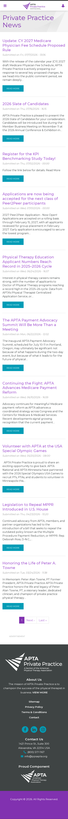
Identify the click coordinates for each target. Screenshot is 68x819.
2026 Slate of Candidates (25, 104)
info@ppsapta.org (36, 756)
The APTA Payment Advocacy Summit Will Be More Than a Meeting (29, 325)
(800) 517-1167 (35, 752)
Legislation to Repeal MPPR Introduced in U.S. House (27, 507)
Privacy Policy (34, 707)
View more (40, 692)
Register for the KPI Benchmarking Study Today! (28, 156)
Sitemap (34, 701)
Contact (34, 717)
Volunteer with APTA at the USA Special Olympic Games (32, 448)
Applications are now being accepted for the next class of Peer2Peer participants (30, 198)
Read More (13, 88)
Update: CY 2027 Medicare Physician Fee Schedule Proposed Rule (33, 45)
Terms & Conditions (34, 712)
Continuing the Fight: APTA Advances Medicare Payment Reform (29, 388)
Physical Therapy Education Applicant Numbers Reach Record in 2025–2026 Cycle (28, 262)
